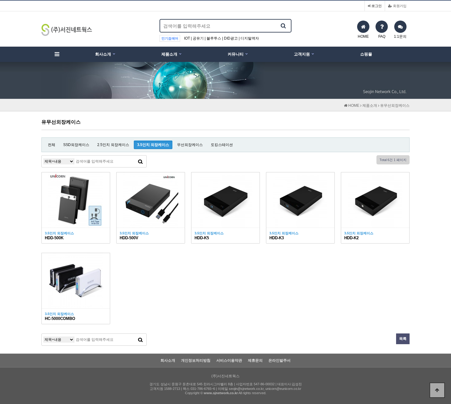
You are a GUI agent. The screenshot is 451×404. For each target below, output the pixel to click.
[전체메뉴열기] (56, 54)
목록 (403, 339)
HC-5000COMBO (60, 318)
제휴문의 (255, 361)
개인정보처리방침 (195, 361)
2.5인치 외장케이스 (113, 145)
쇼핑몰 (366, 54)
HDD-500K (54, 238)
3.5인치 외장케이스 (153, 145)
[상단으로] (437, 390)
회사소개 (103, 54)
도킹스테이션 (222, 145)
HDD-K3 (276, 238)
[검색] (283, 26)
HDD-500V (129, 238)
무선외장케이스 (190, 145)
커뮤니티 (236, 54)
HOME (353, 105)
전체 (51, 145)
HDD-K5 (202, 238)
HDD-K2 (351, 238)
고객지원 (302, 54)
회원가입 (399, 6)
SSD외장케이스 (76, 145)
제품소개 (169, 54)
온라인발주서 (279, 361)
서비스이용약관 (229, 361)
